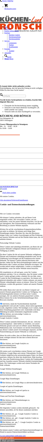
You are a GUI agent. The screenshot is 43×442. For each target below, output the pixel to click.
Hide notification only (18, 436)
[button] (21, 188)
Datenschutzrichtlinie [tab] (7, 426)
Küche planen (6, 161)
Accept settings (5, 436)
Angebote (4, 150)
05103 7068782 (7, 1)
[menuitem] (23, 44)
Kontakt (3, 156)
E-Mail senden (7, 440)
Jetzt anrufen (7, 437)
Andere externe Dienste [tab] (8, 347)
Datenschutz (5, 177)
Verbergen (15, 200)
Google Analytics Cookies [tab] (9, 318)
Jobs (2, 183)
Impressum (4, 172)
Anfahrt (3, 166)
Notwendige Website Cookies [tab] (10, 243)
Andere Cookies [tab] (5, 404)
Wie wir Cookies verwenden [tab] (10, 214)
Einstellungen (23, 200)
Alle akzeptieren (5, 200)
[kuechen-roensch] (21, 35)
